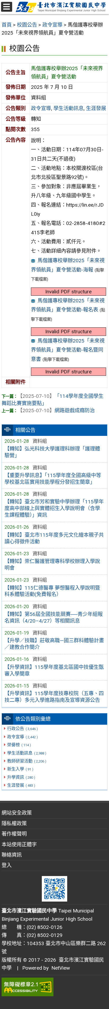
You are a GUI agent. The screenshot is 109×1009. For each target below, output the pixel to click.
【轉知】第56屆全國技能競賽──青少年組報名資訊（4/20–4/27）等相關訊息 (53, 617)
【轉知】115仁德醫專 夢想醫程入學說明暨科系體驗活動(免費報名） (52, 591)
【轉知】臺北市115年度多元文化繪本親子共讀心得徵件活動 (54, 538)
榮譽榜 (19, 744)
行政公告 (22, 728)
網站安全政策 (17, 813)
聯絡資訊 (12, 855)
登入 (7, 865)
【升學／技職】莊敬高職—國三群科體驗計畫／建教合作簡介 (54, 643)
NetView (60, 968)
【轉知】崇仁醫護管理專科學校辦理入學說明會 (52, 564)
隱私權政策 (14, 823)
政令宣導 (22, 736)
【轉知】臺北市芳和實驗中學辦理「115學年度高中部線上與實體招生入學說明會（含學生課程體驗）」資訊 (54, 508)
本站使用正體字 (19, 844)
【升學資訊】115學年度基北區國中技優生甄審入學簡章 (54, 670)
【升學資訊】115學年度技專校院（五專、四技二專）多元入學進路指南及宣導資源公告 (54, 696)
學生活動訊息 (26, 753)
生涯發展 (21, 785)
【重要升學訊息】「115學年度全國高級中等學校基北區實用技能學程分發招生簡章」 (52, 478)
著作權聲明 (14, 834)
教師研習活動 (26, 761)
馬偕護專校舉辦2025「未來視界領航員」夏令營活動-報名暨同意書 (68, 350)
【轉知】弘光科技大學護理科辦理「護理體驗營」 (52, 452)
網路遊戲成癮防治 (56, 410)
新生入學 (20, 769)
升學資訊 (21, 777)
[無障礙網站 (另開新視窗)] (54, 987)
